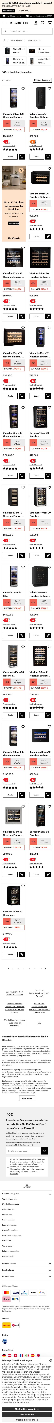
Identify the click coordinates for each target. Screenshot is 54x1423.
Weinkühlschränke (34, 40)
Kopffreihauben (8, 1220)
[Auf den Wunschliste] (23, 88)
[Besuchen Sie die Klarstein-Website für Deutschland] (4, 1355)
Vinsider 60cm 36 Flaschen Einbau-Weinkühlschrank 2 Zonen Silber (13, 833)
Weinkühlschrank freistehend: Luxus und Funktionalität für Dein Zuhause (14, 1008)
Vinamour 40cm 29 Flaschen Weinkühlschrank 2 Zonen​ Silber (40, 514)
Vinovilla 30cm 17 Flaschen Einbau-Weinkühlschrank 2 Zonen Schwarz (40, 355)
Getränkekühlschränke (11, 1235)
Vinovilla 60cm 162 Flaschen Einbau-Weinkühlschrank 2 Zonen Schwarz (13, 115)
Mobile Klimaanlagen (10, 1204)
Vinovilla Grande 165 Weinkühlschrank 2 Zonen (13, 594)
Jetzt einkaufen (8, 11)
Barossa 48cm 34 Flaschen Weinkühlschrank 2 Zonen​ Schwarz (13, 913)
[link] (14, 98)
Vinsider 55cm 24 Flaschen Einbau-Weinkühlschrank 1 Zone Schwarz (13, 355)
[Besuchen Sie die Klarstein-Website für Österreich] (10, 1355)
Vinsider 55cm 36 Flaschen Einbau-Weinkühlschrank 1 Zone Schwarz (40, 275)
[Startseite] (7, 40)
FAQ (39, 1023)
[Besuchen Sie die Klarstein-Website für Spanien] (33, 1355)
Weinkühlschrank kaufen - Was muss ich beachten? (14, 1023)
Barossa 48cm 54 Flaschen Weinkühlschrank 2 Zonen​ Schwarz (40, 833)
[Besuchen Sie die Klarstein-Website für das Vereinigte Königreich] (38, 1355)
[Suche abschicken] (5, 31)
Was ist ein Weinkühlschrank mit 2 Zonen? (39, 993)
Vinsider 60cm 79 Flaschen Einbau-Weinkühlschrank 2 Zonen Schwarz (13, 514)
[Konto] (35, 23)
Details (10, 157)
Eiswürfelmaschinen (10, 1230)
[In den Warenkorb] (22, 157)
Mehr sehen (27, 1098)
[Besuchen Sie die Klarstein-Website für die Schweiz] (15, 1355)
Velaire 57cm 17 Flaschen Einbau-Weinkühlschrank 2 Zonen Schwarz (40, 115)
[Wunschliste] (42, 23)
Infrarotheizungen (9, 1225)
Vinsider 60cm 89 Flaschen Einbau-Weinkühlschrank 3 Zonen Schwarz (13, 434)
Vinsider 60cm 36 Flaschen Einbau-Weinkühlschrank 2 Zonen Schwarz (13, 275)
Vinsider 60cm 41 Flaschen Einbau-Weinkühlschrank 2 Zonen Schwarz (40, 674)
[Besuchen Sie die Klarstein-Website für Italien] (27, 1355)
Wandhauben (7, 1246)
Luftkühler (6, 1241)
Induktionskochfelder (11, 1251)
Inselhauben (7, 1214)
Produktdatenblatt (9, 146)
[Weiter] (45, 968)
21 (41, 969)
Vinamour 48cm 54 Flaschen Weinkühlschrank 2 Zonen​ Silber (13, 674)
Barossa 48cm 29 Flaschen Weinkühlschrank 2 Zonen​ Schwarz (40, 434)
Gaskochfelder (8, 1256)
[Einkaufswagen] (50, 23)
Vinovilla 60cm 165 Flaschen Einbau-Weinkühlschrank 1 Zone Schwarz (13, 754)
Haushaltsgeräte (16, 40)
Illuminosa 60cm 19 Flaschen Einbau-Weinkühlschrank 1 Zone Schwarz (40, 754)
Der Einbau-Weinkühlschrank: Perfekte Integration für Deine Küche (39, 1008)
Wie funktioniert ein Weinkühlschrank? (14, 993)
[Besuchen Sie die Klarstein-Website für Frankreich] (21, 1355)
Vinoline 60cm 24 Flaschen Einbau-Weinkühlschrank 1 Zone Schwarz (40, 195)
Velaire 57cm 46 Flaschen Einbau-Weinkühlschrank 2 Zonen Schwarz (40, 594)
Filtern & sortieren (43, 80)
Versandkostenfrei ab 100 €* (41, 16)
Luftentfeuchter (8, 1209)
